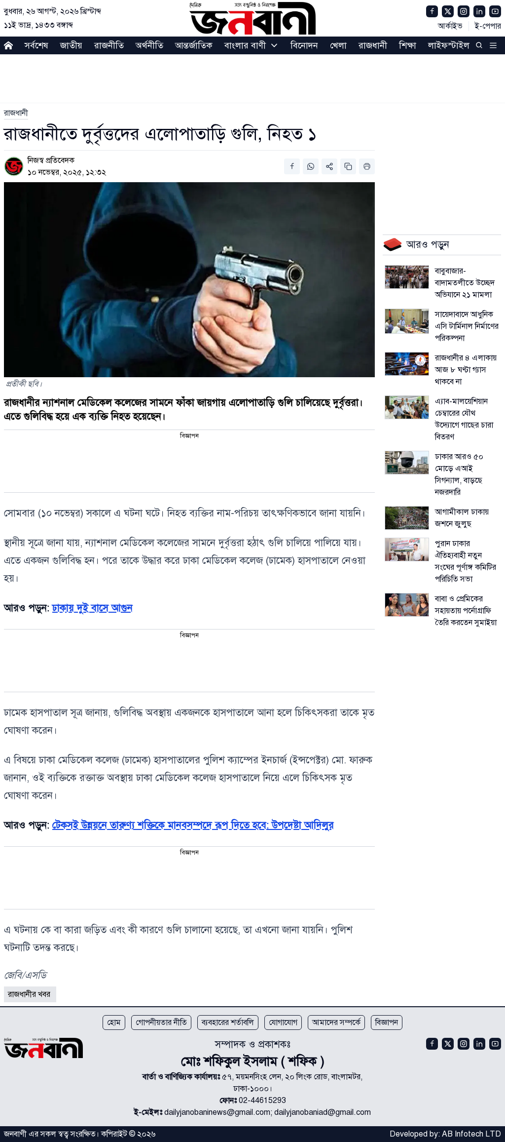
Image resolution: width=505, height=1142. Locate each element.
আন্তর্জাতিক (194, 45)
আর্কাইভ (450, 26)
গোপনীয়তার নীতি (161, 1022)
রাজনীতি (109, 45)
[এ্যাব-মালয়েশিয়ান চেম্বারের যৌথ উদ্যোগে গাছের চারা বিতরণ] (407, 407)
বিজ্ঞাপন (386, 1022)
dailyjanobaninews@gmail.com (217, 1112)
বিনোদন (304, 45)
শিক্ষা (407, 45)
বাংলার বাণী (245, 45)
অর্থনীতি (149, 45)
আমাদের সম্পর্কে (336, 1022)
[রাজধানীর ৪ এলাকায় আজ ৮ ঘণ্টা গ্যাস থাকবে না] (407, 364)
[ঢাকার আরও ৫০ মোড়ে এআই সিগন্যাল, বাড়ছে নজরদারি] (407, 462)
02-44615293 (262, 1100)
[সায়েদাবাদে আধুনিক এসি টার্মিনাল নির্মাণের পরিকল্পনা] (407, 321)
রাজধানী (373, 45)
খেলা (338, 45)
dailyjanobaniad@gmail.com (322, 1112)
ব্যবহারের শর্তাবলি (228, 1022)
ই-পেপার (488, 26)
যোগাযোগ (283, 1022)
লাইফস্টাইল (448, 45)
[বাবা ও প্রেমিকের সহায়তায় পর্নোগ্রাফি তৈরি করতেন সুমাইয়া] (407, 605)
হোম (114, 1022)
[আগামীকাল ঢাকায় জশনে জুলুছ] (407, 518)
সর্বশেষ (36, 45)
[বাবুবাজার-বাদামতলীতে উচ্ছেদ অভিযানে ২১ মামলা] (407, 277)
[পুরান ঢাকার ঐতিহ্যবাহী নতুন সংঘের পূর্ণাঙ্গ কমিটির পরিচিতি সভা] (407, 549)
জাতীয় (71, 45)
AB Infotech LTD (471, 1134)
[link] (16, 113)
